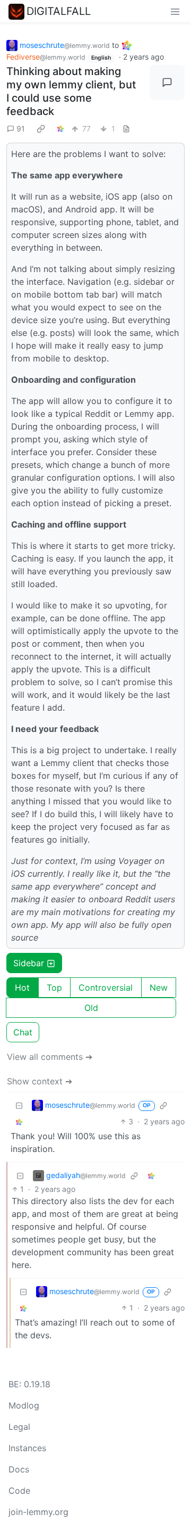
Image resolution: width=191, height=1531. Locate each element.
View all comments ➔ (49, 1056)
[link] (41, 128)
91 (20, 128)
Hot (22, 987)
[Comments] (167, 82)
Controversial (106, 987)
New (159, 987)
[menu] (175, 11)
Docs (18, 1469)
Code (19, 1490)
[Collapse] (19, 1105)
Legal (19, 1426)
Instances (27, 1448)
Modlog (23, 1405)
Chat (22, 1032)
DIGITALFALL (59, 11)
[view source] (126, 128)
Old (91, 1007)
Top (54, 987)
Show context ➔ (39, 1081)
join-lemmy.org (38, 1512)
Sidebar (28, 963)
